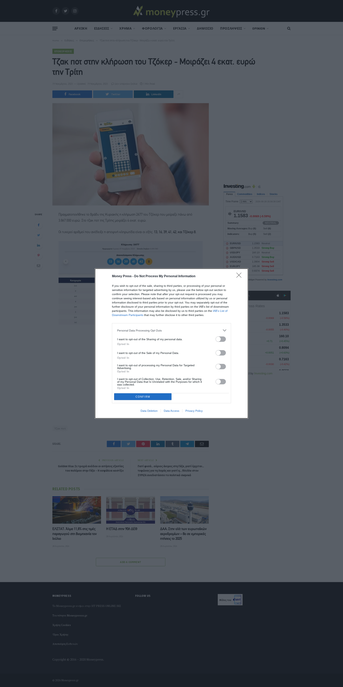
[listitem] (171, 330)
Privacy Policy (194, 410)
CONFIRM (143, 396)
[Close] (240, 276)
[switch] (221, 339)
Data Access (171, 410)
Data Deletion (149, 410)
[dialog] (171, 343)
